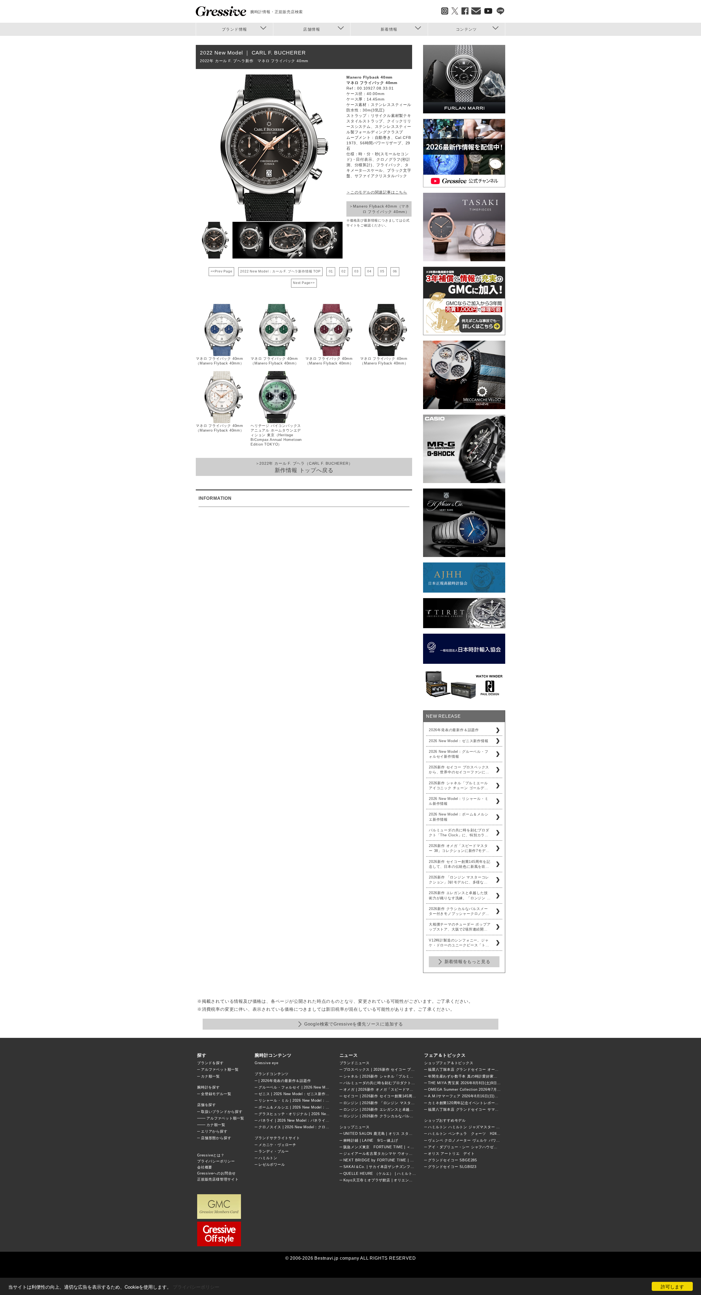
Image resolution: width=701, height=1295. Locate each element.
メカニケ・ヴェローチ (277, 1145)
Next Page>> (304, 283)
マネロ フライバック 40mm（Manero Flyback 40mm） (220, 361)
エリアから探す (214, 1131)
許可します (672, 1286)
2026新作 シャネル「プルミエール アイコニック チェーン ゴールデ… (458, 785)
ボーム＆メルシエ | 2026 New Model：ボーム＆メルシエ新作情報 (314, 1107)
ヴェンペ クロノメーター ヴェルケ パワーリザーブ (471, 1140)
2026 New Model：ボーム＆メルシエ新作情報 (459, 816)
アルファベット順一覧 (220, 1069)
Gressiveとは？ (211, 1155)
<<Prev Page (221, 271)
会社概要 (204, 1167)
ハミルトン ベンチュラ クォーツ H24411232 (468, 1134)
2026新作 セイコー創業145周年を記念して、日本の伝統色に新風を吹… (459, 864)
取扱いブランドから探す (222, 1112)
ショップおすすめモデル (445, 1120)
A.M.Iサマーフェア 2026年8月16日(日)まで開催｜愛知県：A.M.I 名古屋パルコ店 (497, 1096)
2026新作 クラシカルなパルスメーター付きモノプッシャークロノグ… (459, 911)
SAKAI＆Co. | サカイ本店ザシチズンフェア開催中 (386, 1167)
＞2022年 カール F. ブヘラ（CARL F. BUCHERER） (304, 467)
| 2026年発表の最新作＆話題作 (284, 1081)
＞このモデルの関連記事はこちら (376, 192)
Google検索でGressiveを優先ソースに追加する (353, 1024)
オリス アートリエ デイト (451, 1154)
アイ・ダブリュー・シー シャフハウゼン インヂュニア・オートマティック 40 (494, 1147)
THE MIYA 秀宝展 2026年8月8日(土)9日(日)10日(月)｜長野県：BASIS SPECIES (497, 1083)
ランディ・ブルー (273, 1151)
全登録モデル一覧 (216, 1094)
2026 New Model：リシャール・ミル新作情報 (459, 801)
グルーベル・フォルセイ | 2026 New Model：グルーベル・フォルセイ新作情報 (325, 1087)
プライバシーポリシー (196, 1286)
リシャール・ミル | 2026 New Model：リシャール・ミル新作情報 (314, 1100)
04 (369, 271)
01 (331, 271)
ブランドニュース (355, 1063)
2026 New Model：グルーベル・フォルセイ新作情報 (459, 754)
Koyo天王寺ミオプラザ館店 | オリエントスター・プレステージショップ (404, 1180)
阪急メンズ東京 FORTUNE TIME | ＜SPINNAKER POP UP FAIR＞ (403, 1147)
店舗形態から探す (216, 1138)
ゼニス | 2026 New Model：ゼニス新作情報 (295, 1094)
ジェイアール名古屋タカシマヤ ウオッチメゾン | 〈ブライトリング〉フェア (408, 1154)
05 (382, 271)
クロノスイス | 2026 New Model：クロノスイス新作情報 (307, 1127)
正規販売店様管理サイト (218, 1179)
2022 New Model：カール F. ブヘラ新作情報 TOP (280, 271)
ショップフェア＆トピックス (448, 1063)
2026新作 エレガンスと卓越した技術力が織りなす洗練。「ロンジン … (460, 895)
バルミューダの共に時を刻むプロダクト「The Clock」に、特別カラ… (459, 832)
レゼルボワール (271, 1164)
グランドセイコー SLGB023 (452, 1167)
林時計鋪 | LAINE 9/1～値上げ (370, 1140)
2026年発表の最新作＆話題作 (454, 730)
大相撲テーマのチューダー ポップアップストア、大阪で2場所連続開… (460, 926)
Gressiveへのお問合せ (216, 1173)
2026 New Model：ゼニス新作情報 (459, 741)
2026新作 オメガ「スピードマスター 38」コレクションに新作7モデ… (459, 848)
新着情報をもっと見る (467, 961)
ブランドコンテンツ (272, 1074)
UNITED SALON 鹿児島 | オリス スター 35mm (384, 1134)
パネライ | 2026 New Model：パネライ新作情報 (299, 1120)
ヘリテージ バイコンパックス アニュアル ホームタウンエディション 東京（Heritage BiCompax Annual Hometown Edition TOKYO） (276, 435)
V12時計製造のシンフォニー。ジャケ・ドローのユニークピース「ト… (459, 942)
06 (395, 271)
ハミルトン (267, 1158)
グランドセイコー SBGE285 (452, 1160)
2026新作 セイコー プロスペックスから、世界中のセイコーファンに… (459, 769)
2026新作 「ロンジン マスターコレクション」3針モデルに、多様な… (459, 879)
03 (356, 271)
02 (343, 271)
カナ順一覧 (210, 1076)
